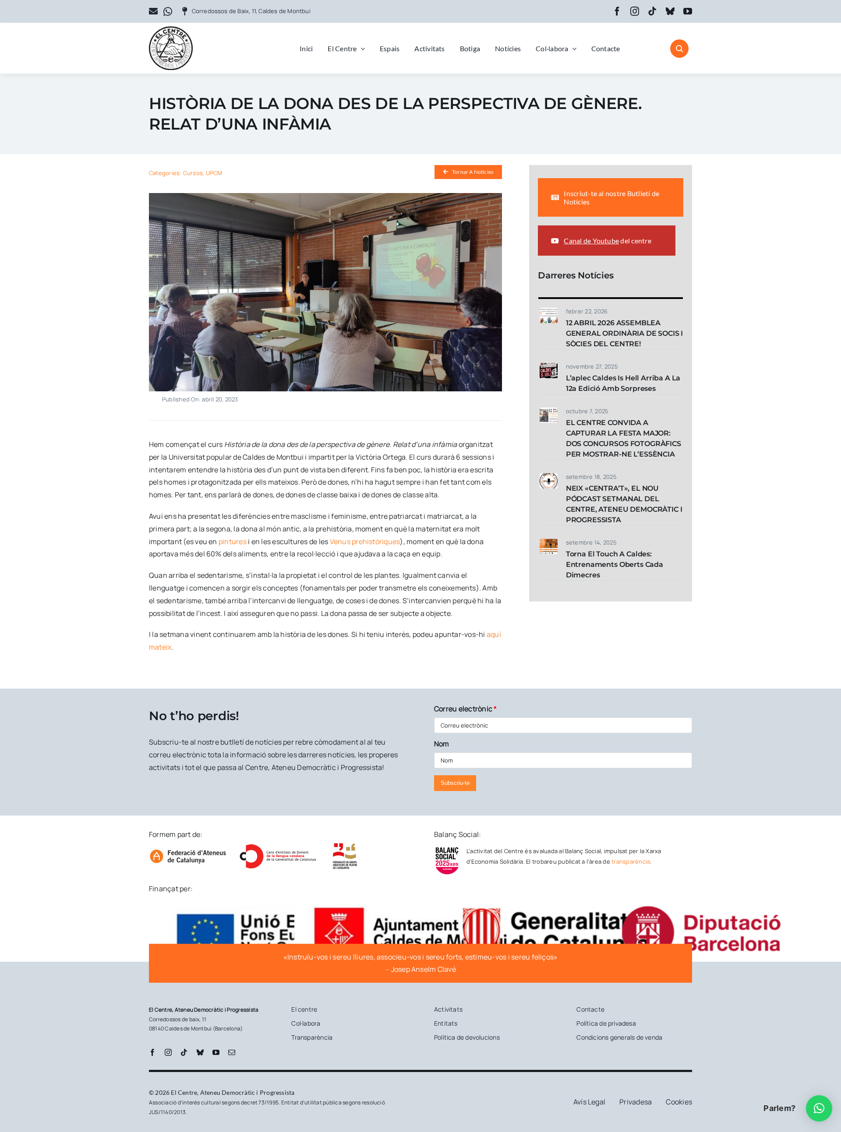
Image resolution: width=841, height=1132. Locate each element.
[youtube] (687, 11)
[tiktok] (652, 11)
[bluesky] (670, 11)
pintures (233, 541)
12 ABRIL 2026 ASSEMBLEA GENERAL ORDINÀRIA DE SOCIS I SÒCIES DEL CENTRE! (624, 333)
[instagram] (634, 11)
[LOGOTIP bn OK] (171, 30)
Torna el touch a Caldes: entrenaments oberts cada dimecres (614, 564)
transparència (630, 861)
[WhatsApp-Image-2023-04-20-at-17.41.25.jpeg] (325, 196)
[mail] (231, 1052)
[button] (819, 1108)
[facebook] (617, 11)
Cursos (193, 173)
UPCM (214, 173)
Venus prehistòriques (364, 541)
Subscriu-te (455, 783)
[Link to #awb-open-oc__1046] (679, 48)
